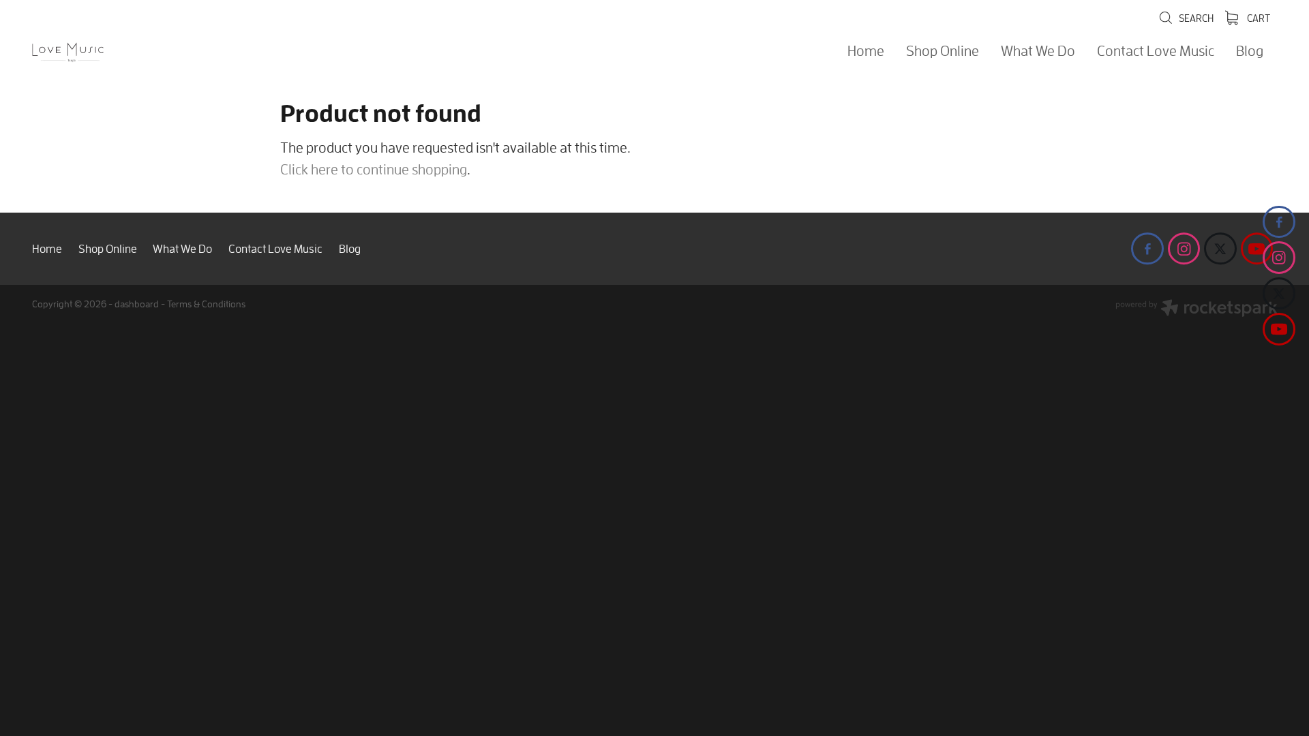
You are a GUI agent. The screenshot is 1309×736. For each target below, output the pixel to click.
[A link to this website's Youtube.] (1279, 329)
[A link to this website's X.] (1279, 293)
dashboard (137, 303)
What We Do (1038, 50)
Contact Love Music (1155, 50)
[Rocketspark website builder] (1196, 309)
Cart (1257, 18)
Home (865, 50)
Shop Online (942, 50)
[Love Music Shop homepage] (156, 52)
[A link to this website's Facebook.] (1279, 222)
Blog (1249, 50)
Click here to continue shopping (373, 169)
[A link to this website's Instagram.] (1279, 257)
